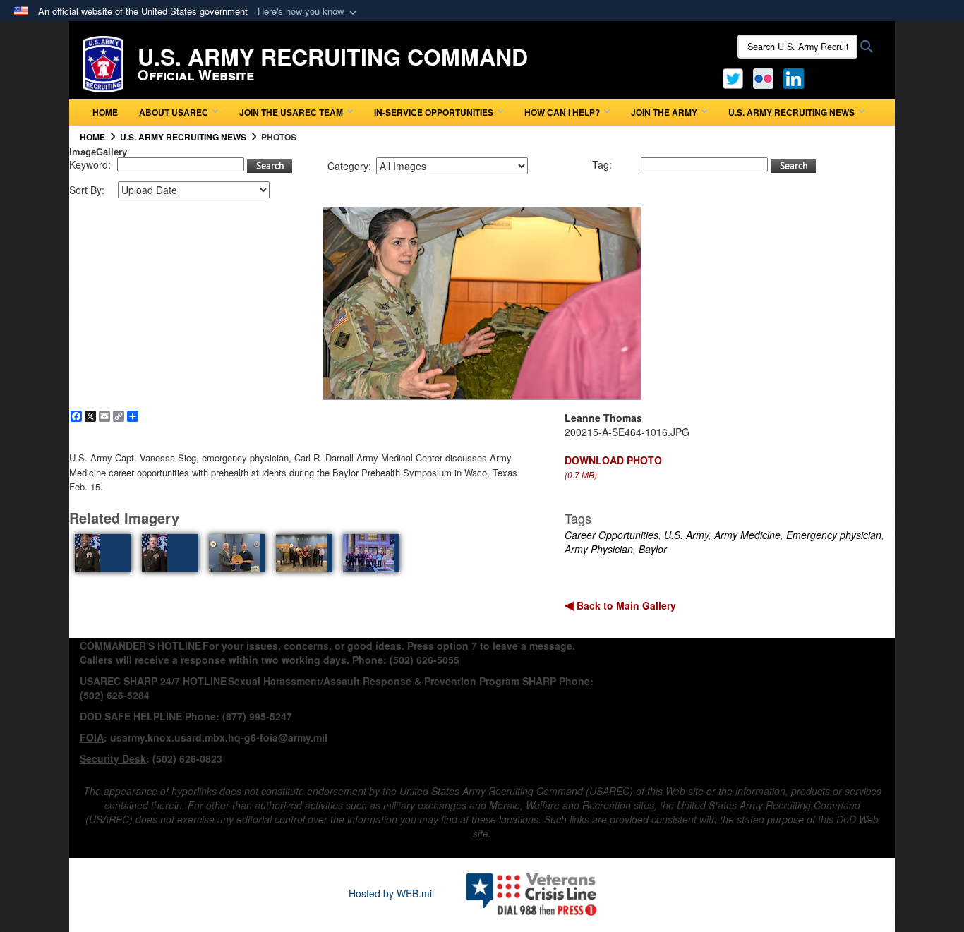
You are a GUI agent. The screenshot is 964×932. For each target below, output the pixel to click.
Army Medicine (747, 535)
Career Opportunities (611, 535)
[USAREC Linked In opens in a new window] (796, 77)
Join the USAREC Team (291, 112)
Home (105, 112)
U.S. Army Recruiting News (791, 112)
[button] (308, 11)
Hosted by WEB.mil (391, 893)
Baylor (653, 549)
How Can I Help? (562, 112)
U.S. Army (686, 535)
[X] (733, 77)
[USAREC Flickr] (763, 77)
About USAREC (173, 112)
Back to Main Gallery (625, 605)
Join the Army (664, 112)
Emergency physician (833, 535)
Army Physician (599, 549)
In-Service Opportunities (433, 112)
